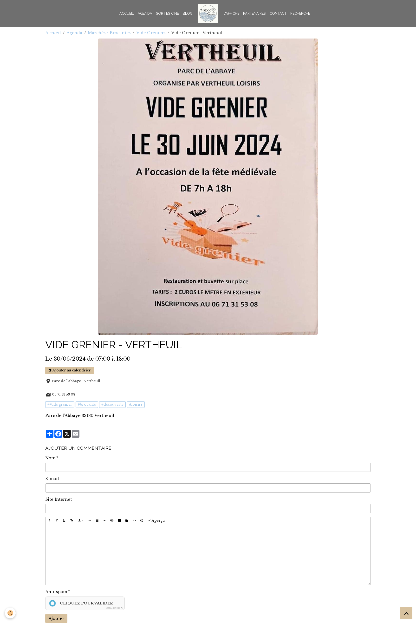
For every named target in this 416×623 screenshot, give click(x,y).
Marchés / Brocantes (109, 32)
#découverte (112, 404)
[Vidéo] (127, 520)
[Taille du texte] (72, 520)
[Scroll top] (406, 613)
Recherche (300, 13)
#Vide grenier (59, 404)
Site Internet (58, 499)
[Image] (119, 520)
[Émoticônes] (142, 520)
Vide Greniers (151, 32)
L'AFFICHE (231, 13)
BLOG (188, 13)
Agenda (145, 13)
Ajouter (56, 618)
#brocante (87, 404)
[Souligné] (64, 520)
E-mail (52, 478)
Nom (50, 457)
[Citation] (89, 520)
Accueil (126, 13)
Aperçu (158, 520)
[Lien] (104, 520)
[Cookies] (10, 613)
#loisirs (136, 404)
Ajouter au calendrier (71, 370)
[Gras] (49, 520)
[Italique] (57, 520)
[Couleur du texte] (81, 520)
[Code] (134, 520)
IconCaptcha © (114, 607)
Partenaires (254, 13)
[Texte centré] (97, 520)
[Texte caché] (112, 520)
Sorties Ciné (167, 13)
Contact (278, 13)
